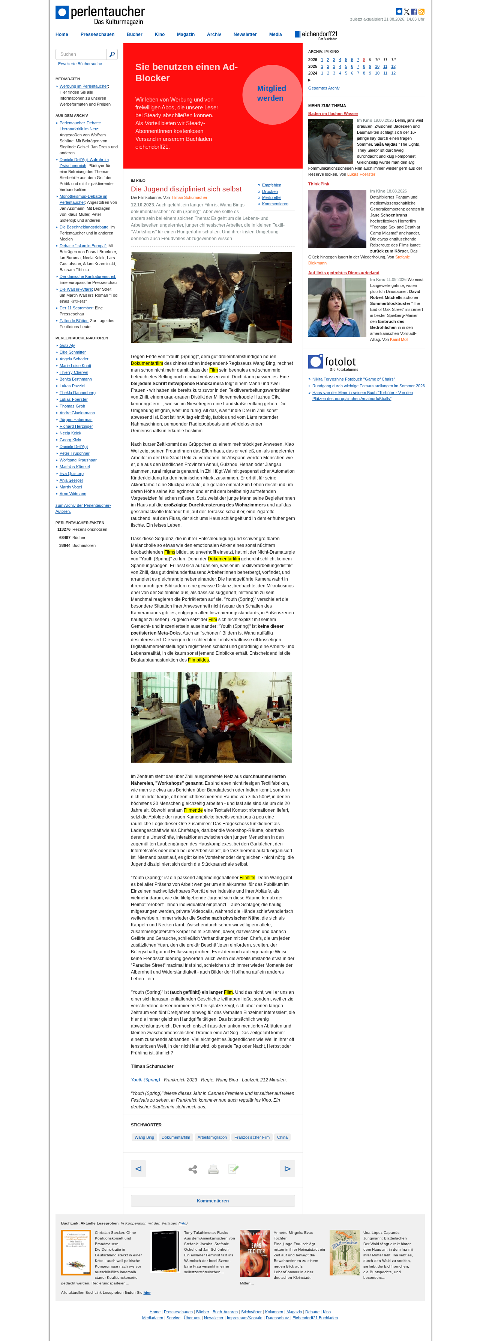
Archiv (214, 34)
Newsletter (245, 34)
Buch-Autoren (225, 1312)
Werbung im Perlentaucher (84, 86)
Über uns (192, 1318)
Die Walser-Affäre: (76, 289)
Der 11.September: (77, 308)
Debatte (312, 1312)
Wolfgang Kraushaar (78, 460)
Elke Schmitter (73, 352)
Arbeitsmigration (212, 1137)
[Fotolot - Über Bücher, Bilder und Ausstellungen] (333, 369)
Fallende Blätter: (74, 320)
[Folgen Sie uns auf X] (406, 11)
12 (393, 66)
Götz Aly (67, 345)
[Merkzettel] (233, 1170)
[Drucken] (212, 1170)
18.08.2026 (397, 191)
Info (183, 1223)
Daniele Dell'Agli (74, 446)
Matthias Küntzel (75, 466)
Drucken (270, 191)
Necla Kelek (70, 433)
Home (62, 34)
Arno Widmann (73, 493)
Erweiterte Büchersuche (80, 63)
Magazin (186, 34)
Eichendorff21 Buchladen (315, 1318)
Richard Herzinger (76, 426)
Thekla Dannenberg (78, 392)
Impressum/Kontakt (244, 1318)
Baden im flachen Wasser (333, 113)
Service (173, 1318)
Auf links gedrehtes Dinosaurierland (344, 272)
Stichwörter (251, 1312)
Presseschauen (97, 34)
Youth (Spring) (145, 1080)
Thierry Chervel (74, 372)
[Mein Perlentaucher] (399, 11)
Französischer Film (252, 1137)
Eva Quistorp (72, 473)
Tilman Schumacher (189, 197)
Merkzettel (271, 197)
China (282, 1137)
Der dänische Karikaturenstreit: (88, 276)
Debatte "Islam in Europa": (83, 245)
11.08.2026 (396, 279)
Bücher (134, 34)
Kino (160, 34)
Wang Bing (144, 1137)
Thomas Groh (72, 406)
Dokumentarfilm (176, 1137)
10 (377, 66)
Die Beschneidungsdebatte (84, 227)
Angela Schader (74, 359)
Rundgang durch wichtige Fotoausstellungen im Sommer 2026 (368, 386)
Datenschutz (278, 1318)
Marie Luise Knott (75, 365)
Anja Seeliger (71, 480)
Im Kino (138, 181)
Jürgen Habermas (76, 419)
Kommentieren (275, 204)
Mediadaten (152, 1318)
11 (385, 66)
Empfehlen (271, 185)
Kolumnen (274, 1312)
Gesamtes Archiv (324, 88)
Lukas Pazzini (72, 386)
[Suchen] (112, 54)
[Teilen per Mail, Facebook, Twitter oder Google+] (192, 1169)
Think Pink (318, 184)
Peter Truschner (75, 453)
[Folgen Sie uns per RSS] (420, 11)
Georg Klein (70, 440)
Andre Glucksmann (77, 413)
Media (275, 34)
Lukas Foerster (74, 399)
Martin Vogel (71, 487)
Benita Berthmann (76, 379)
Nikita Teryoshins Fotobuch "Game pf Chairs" (353, 379)
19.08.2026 (384, 120)
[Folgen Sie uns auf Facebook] (413, 11)
